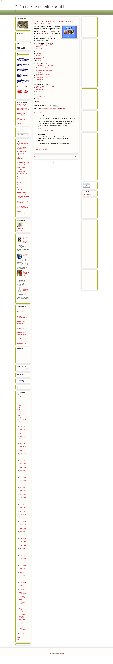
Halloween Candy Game (42, 77)
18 (19, 399)
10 (19, 415)
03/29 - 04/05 (23, 552)
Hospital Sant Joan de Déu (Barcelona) (22, 170)
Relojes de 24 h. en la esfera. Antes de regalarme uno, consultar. (23, 206)
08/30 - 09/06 (23, 477)
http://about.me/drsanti (22, 36)
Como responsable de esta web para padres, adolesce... (22, 603)
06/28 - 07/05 (23, 507)
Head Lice (38, 53)
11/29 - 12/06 (23, 433)
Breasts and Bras (40, 79)
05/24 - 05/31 (23, 524)
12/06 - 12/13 (23, 429)
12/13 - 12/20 (23, 426)
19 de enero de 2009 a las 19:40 (45, 146)
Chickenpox (39, 50)
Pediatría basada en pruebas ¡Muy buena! (22, 335)
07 (19, 639)
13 (19, 409)
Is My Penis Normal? (41, 96)
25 (19, 394)
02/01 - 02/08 (23, 579)
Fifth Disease (39, 46)
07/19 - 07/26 (23, 497)
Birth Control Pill (40, 93)
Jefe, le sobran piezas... (22, 613)
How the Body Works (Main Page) (44, 65)
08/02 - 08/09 (23, 490)
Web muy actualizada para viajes (22, 214)
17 (19, 401)
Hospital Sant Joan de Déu (46, 33)
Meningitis (38, 58)
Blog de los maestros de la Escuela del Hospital (22, 623)
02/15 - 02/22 (23, 572)
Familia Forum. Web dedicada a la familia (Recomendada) (22, 166)
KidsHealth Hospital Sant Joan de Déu (51, 108)
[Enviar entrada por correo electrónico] (50, 105)
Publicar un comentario (42, 149)
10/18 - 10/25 (23, 453)
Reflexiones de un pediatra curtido (40, 6)
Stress (37, 101)
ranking (63, 108)
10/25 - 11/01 (23, 450)
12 (19, 411)
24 (19, 396)
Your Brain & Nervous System (43, 74)
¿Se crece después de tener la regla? (26, 273)
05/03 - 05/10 (23, 535)
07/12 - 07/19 (23, 501)
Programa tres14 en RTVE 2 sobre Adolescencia (21, 115)
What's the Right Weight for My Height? (45, 86)
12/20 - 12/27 (23, 423)
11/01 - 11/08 (23, 446)
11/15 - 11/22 (23, 440)
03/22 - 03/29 (23, 555)
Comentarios (22, 134)
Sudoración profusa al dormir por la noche (26, 289)
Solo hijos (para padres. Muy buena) (22, 210)
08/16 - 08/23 (23, 484)
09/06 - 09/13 (23, 474)
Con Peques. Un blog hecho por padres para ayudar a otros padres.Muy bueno (22, 149)
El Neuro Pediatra (21, 321)
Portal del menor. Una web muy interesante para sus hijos (23, 196)
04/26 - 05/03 (23, 538)
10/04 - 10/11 (23, 460)
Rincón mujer (20, 338)
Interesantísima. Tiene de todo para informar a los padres (23, 175)
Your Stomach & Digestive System (44, 69)
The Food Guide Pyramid (42, 67)
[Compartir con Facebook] (58, 106)
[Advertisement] (87, 26)
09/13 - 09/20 (23, 470)
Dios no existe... (21, 609)
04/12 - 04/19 (23, 545)
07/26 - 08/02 (23, 494)
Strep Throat (39, 48)
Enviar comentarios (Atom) (59, 162)
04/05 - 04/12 (23, 548)
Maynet (18, 178)
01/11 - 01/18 (23, 589)
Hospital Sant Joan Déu (22, 326)
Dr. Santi (20, 228)
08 (19, 637)
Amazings (19, 308)
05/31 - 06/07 (23, 521)
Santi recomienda (26, 11)
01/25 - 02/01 (23, 582)
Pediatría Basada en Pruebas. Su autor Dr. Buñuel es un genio (22, 191)
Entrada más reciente (40, 157)
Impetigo (38, 55)
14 (19, 407)
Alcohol (37, 94)
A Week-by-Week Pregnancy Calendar (45, 45)
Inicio (57, 157)
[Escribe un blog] (55, 106)
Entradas (21, 132)
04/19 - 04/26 (23, 541)
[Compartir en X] (57, 106)
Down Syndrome (40, 60)
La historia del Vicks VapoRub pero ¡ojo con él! (25, 257)
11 (19, 413)
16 (19, 403)
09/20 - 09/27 (23, 467)
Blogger (61, 653)
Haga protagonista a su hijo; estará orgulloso (22, 595)
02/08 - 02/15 (23, 575)
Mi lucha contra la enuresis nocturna (21, 119)
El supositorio (20, 323)
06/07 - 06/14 (23, 518)
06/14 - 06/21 (23, 514)
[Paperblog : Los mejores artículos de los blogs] (20, 381)
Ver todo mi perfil (21, 230)
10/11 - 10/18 (23, 457)
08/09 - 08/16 (23, 487)
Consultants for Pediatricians (20, 154)
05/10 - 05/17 (23, 531)
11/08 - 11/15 (23, 443)
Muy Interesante (21, 332)
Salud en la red (20, 340)
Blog (18, 11)
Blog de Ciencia (20, 311)
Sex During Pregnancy (41, 57)
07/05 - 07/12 (23, 504)
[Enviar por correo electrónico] (54, 106)
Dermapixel (19, 313)
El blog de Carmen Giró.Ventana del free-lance (22, 317)
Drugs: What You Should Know (43, 100)
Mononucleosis (39, 88)
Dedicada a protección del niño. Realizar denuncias (23, 161)
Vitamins (38, 76)
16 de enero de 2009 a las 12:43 (45, 131)
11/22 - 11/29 (23, 436)
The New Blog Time (21, 343)
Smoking (38, 91)
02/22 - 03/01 (23, 568)
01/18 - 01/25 (23, 585)
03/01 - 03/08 (23, 565)
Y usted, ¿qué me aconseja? (22, 629)
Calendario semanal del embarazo (44, 51)
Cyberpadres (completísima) (20, 158)
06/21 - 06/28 (23, 511)
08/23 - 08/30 (23, 480)
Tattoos (37, 98)
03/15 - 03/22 (23, 558)
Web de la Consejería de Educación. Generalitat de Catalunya (23, 109)
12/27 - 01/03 (23, 419)
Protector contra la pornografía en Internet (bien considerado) (22, 201)
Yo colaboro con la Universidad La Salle (22, 105)
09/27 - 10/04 (23, 463)
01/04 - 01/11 (23, 633)
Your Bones (38, 72)
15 (19, 405)
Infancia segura (21, 617)
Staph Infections (39, 89)
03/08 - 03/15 (23, 562)
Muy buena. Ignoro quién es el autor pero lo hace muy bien (23, 186)
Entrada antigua (73, 157)
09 (19, 417)
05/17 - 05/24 (23, 528)
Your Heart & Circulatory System (44, 70)
